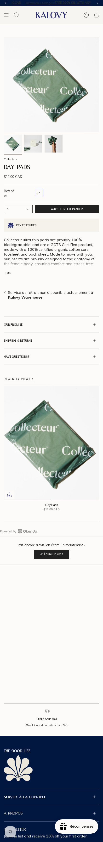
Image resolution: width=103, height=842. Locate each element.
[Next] (97, 3)
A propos (13, 813)
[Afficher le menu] (6, 15)
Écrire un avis (56, 555)
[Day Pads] (51, 443)
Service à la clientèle (25, 797)
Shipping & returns (18, 341)
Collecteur (10, 159)
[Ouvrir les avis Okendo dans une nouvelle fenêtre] (18, 531)
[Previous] (6, 3)
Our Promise (13, 325)
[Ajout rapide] (9, 495)
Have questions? (16, 357)
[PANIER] (96, 15)
